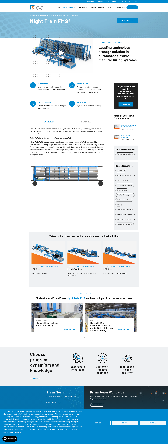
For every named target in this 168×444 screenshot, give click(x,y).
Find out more (53, 402)
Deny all (125, 423)
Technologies (68, 7)
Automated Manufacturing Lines (55, 15)
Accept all (153, 423)
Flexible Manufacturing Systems (126, 154)
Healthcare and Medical (124, 200)
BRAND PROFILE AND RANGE (106, 1)
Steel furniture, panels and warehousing (126, 214)
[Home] (37, 7)
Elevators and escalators (125, 185)
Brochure (126, 20)
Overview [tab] (49, 122)
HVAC (118, 204)
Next (99, 182)
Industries (81, 7)
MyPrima (90, 1)
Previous (33, 182)
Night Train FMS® (72, 15)
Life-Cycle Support (97, 7)
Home (58, 7)
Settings (98, 423)
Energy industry (122, 190)
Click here (125, 104)
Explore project (70, 329)
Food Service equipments (125, 195)
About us (120, 7)
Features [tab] (86, 122)
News (110, 7)
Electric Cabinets (122, 180)
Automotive (121, 170)
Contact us (132, 7)
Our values (34, 378)
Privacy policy (8, 432)
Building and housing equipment (126, 175)
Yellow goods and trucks (124, 224)
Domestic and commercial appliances (126, 219)
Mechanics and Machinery (125, 209)
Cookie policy (18, 432)
